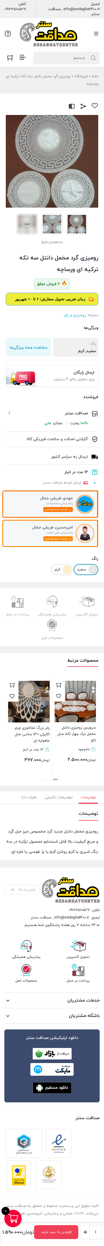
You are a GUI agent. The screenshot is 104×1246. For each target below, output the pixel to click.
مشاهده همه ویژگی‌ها (28, 347)
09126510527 (15, 9)
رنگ (95, 558)
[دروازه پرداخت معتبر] (19, 1174)
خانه (95, 76)
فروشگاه (81, 76)
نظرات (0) (29, 797)
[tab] (88, 797)
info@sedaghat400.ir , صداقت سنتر (74, 12)
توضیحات (88, 797)
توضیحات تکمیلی (59, 797)
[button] (60, 779)
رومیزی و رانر (75, 315)
